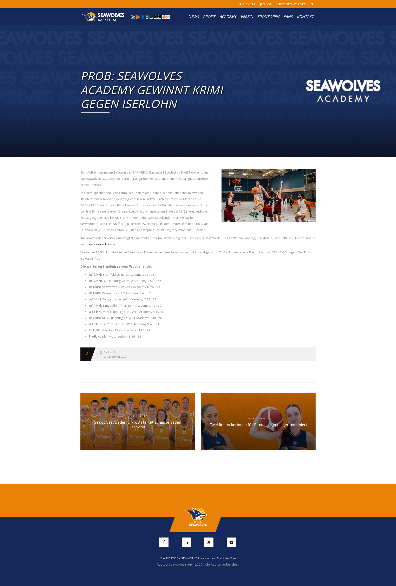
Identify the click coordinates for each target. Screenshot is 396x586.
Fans (288, 16)
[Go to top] (198, 516)
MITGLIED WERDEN (291, 4)
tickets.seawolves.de (100, 244)
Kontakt (305, 16)
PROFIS (209, 16)
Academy (227, 16)
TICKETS (248, 4)
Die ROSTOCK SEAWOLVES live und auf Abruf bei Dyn (198, 558)
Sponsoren (268, 16)
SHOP (267, 4)
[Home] (103, 16)
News (193, 16)
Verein (246, 16)
